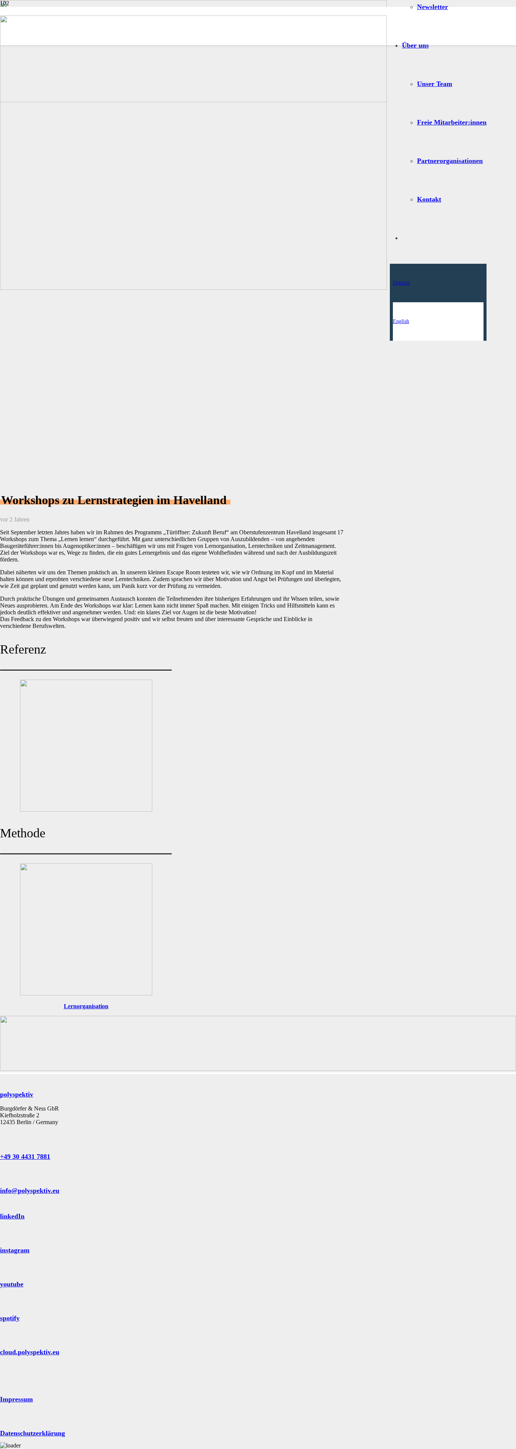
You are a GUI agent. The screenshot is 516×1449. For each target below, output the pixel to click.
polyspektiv (16, 1094)
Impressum (16, 1399)
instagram (14, 1250)
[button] (401, 283)
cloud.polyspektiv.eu (29, 1352)
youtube (11, 1284)
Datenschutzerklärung (32, 1433)
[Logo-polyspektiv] (193, 100)
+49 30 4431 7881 (25, 1156)
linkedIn (12, 1216)
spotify (10, 1318)
